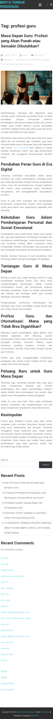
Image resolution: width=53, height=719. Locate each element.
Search (4, 460)
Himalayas (45, 712)
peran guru (19, 64)
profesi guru (28, 64)
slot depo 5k (7, 642)
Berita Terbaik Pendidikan (25, 712)
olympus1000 (7, 683)
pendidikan (8, 60)
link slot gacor (7, 689)
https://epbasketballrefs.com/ (15, 612)
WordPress (35, 716)
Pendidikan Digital (7, 64)
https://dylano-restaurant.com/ (15, 636)
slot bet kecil (7, 630)
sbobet (4, 606)
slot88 (4, 671)
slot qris (4, 564)
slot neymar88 (21, 147)
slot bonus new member (12, 576)
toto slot (5, 624)
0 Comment (38, 55)
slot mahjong (7, 588)
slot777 (4, 582)
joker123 (5, 594)
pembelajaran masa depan (40, 60)
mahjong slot (7, 570)
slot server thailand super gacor (16, 618)
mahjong (5, 648)
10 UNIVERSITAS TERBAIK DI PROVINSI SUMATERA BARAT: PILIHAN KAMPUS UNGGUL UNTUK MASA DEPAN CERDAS (27, 528)
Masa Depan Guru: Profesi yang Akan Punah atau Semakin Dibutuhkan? (24, 40)
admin (24, 55)
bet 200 (4, 558)
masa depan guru (22, 60)
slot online (6, 600)
